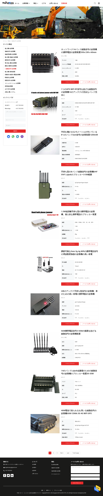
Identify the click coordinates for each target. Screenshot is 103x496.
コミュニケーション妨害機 (12, 83)
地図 (42, 490)
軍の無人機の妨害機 (10, 63)
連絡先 (15, 131)
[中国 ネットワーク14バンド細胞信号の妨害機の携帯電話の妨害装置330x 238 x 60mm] (45, 62)
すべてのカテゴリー (56, 474)
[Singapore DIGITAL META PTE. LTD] (8, 2)
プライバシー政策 (58, 490)
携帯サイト (48, 490)
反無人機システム (10, 92)
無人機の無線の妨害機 (11, 57)
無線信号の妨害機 (10, 51)
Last (68, 453)
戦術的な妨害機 (9, 77)
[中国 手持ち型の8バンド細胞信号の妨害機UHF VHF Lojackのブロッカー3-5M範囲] (45, 184)
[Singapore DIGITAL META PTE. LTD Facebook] (4, 475)
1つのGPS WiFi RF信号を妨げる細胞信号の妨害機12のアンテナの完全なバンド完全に (79, 92)
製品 (9, 41)
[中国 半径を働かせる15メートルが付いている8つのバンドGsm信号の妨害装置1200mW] (45, 145)
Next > (62, 453)
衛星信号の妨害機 (10, 80)
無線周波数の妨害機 (10, 54)
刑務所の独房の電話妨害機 (12, 74)
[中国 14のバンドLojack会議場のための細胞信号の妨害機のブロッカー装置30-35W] (45, 383)
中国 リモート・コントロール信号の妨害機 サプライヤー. (29, 493)
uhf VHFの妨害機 (10, 89)
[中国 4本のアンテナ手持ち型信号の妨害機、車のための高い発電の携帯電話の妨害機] (45, 304)
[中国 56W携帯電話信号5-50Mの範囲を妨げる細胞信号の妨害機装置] (45, 344)
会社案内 (34, 467)
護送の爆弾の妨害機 (10, 66)
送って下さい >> (77, 483)
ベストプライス (70, 82)
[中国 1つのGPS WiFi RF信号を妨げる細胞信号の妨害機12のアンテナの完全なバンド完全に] (45, 102)
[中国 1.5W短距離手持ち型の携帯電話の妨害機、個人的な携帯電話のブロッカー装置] (45, 224)
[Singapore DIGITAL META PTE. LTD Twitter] (8, 475)
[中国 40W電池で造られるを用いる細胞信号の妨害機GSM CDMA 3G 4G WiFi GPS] (45, 423)
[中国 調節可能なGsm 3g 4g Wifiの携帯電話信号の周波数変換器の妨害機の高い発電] (45, 264)
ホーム (5, 41)
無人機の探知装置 (10, 71)
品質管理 (34, 470)
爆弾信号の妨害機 (10, 60)
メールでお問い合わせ (88, 82)
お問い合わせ (35, 473)
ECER (85, 493)
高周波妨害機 (9, 86)
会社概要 (34, 464)
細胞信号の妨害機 (11, 69)
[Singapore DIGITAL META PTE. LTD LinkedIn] (12, 475)
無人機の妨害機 (9, 48)
